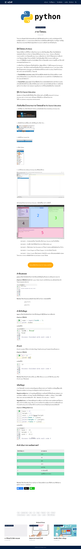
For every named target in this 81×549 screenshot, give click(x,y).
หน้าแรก (46, 2)
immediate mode (24, 512)
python (28, 514)
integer (38, 512)
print (48, 512)
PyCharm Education (21, 514)
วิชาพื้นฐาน (51, 2)
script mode (34, 514)
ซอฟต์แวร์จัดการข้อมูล (60, 538)
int (34, 512)
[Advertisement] (40, 501)
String (39, 514)
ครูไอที (10, 2)
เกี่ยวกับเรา (71, 2)
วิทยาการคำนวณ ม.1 (40, 27)
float (18, 512)
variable (44, 514)
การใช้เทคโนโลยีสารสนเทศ (12, 538)
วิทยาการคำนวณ (51, 514)
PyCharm (53, 512)
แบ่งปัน (66, 2)
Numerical (43, 512)
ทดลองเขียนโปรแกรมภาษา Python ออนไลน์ (40, 265)
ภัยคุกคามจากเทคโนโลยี (36, 538)
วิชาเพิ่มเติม (59, 2)
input (30, 512)
